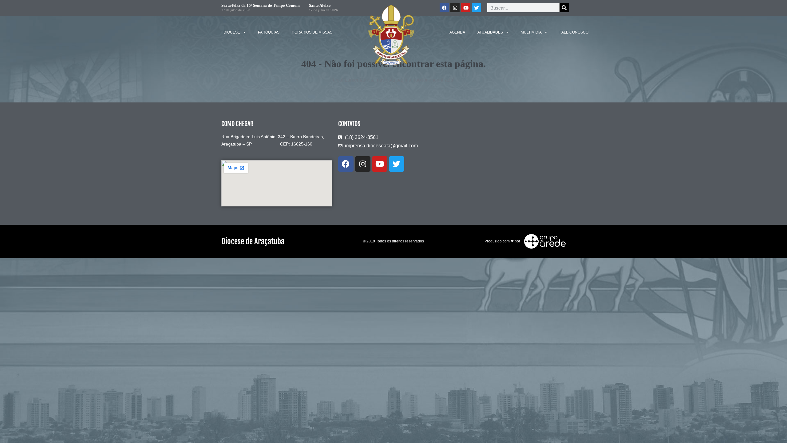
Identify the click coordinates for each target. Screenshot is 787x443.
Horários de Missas (312, 32)
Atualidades (490, 32)
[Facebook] (444, 7)
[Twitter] (476, 7)
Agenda (457, 32)
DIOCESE (231, 32)
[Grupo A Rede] (543, 241)
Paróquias (268, 32)
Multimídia (531, 32)
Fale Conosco (574, 32)
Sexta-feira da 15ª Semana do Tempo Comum (260, 5)
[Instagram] (455, 7)
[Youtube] (465, 7)
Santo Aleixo (320, 5)
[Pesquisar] (564, 7)
